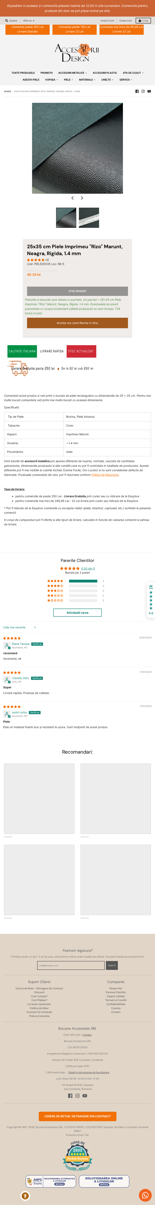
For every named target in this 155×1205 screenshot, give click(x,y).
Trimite (112, 965)
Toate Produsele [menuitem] (23, 72)
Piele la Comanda (39, 1016)
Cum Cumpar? (39, 996)
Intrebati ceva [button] (77, 613)
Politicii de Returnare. (105, 474)
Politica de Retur (39, 1008)
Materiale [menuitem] (86, 79)
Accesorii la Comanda (39, 1012)
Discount (39, 992)
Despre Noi (115, 988)
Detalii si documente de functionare (88, 1072)
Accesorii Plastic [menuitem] (105, 72)
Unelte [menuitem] (106, 79)
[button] (36, 260)
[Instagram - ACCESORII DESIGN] (143, 91)
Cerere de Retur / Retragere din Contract (77, 1116)
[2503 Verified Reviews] (77, 1171)
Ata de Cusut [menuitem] (132, 72)
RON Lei (27, 20)
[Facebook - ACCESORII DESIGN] (137, 91)
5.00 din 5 (88, 568)
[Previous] (73, 198)
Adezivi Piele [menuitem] (31, 79)
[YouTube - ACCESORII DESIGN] (149, 91)
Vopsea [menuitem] (50, 79)
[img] (12, 638)
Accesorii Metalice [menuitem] (71, 72)
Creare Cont (125, 20)
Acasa (7, 91)
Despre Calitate (116, 996)
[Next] (82, 198)
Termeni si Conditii (116, 1000)
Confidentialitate (115, 1004)
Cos (145, 20)
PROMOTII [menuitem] (46, 72)
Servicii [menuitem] (124, 79)
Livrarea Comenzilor (39, 1004)
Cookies (115, 1008)
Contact (115, 1012)
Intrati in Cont (107, 20)
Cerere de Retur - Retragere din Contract (39, 988)
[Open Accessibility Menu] (25, 1196)
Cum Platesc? (39, 1000)
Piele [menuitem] (67, 79)
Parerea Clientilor (116, 992)
